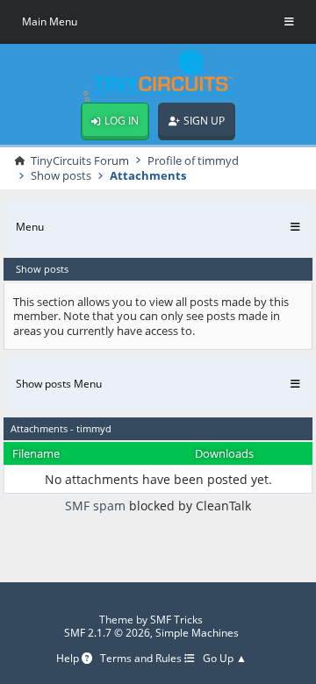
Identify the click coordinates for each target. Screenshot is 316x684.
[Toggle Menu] (289, 22)
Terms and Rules (142, 658)
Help (69, 658)
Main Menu (49, 21)
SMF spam (95, 505)
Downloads (224, 453)
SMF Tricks (176, 619)
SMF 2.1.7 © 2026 (107, 632)
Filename (36, 453)
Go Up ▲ (225, 658)
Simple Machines (197, 632)
